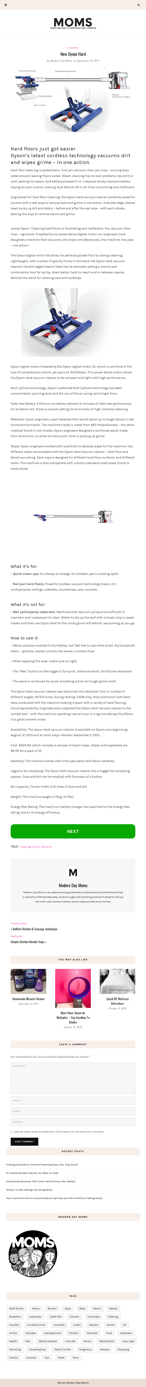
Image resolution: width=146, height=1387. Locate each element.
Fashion (74, 1333)
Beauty (113, 1308)
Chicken (74, 1316)
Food (109, 1333)
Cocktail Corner (36, 1324)
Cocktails (59, 1324)
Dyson (36, 846)
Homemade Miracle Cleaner (28, 999)
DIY (125, 1324)
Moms (87, 1341)
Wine (76, 1357)
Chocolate (94, 1316)
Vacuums (46, 846)
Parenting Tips (37, 1349)
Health (13, 1341)
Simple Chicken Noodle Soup (27, 942)
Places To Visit (62, 1349)
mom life (70, 1341)
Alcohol (52, 1308)
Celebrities (35, 1316)
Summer (31, 1357)
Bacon (97, 1308)
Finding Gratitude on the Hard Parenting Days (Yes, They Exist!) (42, 1164)
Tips (47, 1357)
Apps (68, 1308)
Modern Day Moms (61, 60)
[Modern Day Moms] (73, 22)
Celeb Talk (55, 1316)
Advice (35, 1308)
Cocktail (14, 1324)
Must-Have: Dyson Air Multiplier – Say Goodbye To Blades (73, 1017)
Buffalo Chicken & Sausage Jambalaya (35, 929)
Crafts (77, 1324)
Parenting (15, 1349)
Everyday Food (52, 1333)
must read (128, 1341)
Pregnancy (85, 1349)
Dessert (93, 1324)
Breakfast (15, 1316)
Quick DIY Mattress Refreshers (117, 1001)
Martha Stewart (48, 1341)
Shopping (123, 1349)
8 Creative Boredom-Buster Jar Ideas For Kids (32, 1173)
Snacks (13, 1357)
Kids (27, 1341)
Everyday (30, 1333)
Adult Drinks (16, 1308)
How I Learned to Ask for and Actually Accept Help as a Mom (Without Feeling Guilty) (54, 1198)
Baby (82, 1308)
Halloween (126, 1333)
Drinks (13, 1333)
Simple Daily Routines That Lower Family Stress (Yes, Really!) (40, 1181)
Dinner (110, 1324)
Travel (61, 1357)
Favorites (92, 1333)
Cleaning (73, 48)
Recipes (104, 1349)
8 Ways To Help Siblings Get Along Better (29, 1189)
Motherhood (106, 1341)
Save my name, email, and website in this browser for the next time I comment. (59, 1131)
